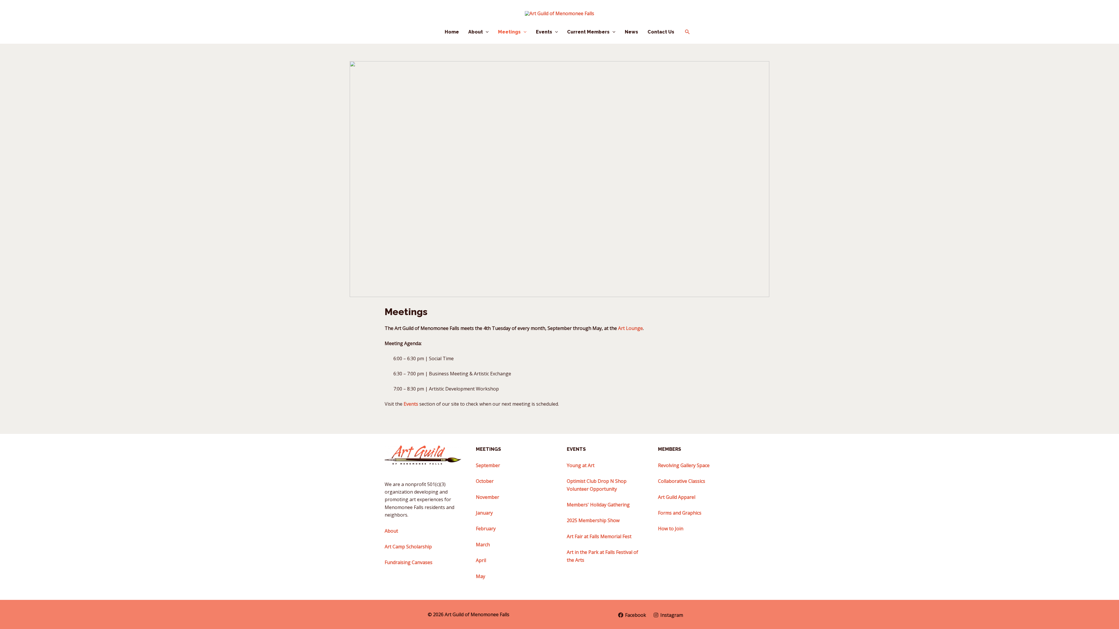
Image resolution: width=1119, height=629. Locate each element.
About (475, 32)
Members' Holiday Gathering (598, 504)
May (480, 576)
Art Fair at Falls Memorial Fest (599, 536)
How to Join (670, 528)
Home (452, 32)
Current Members (588, 32)
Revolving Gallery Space (684, 465)
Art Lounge (630, 328)
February (486, 528)
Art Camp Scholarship (408, 546)
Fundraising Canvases (408, 562)
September (488, 465)
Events (544, 32)
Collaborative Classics (681, 481)
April (481, 560)
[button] (486, 32)
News (631, 32)
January (484, 513)
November (487, 497)
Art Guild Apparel (676, 497)
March (483, 544)
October (485, 481)
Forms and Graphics (679, 513)
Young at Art (580, 465)
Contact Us (661, 32)
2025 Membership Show (593, 520)
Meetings (509, 32)
